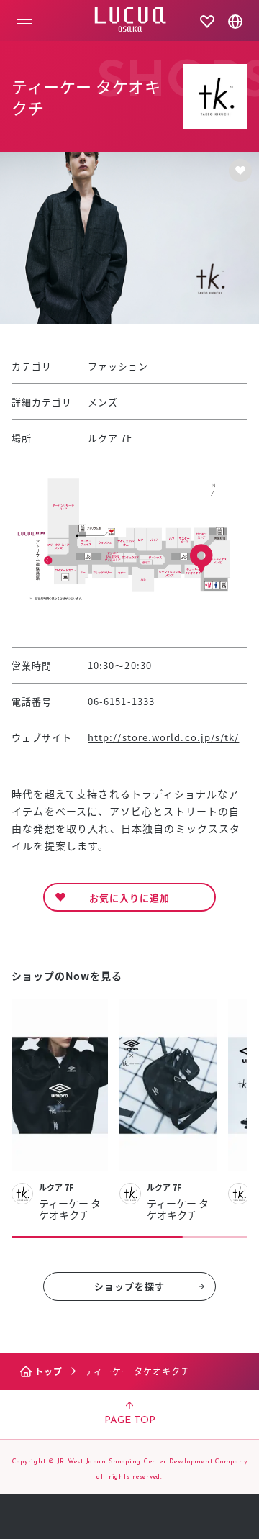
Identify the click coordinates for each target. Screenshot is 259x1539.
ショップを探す (129, 1286)
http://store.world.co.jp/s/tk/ (163, 737)
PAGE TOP (129, 1420)
